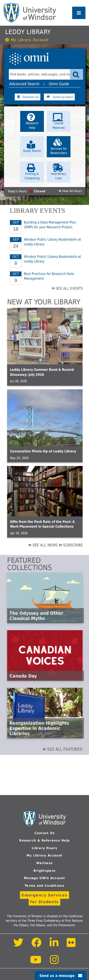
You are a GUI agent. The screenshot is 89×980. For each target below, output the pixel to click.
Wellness (44, 863)
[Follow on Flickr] (71, 945)
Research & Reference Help (44, 840)
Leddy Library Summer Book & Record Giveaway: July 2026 (42, 372)
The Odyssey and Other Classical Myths (36, 615)
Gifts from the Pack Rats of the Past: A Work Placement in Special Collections (42, 524)
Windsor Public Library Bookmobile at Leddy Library (52, 242)
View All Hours (72, 191)
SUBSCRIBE (73, 545)
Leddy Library (28, 31)
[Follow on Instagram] (54, 962)
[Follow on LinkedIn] (54, 945)
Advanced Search (24, 84)
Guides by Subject (63, 97)
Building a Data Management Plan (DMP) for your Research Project (50, 224)
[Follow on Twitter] (18, 945)
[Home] (30, 13)
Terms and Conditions (44, 885)
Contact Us (44, 833)
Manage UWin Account (44, 878)
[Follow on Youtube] (36, 962)
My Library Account (30, 40)
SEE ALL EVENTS (69, 288)
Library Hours (44, 848)
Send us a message (57, 976)
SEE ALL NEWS (45, 545)
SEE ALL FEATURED (65, 749)
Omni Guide (59, 84)
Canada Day (23, 675)
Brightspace (44, 870)
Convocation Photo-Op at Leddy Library (43, 451)
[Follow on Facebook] (36, 945)
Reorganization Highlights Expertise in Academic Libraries (39, 728)
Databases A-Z (31, 97)
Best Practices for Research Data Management (49, 276)
